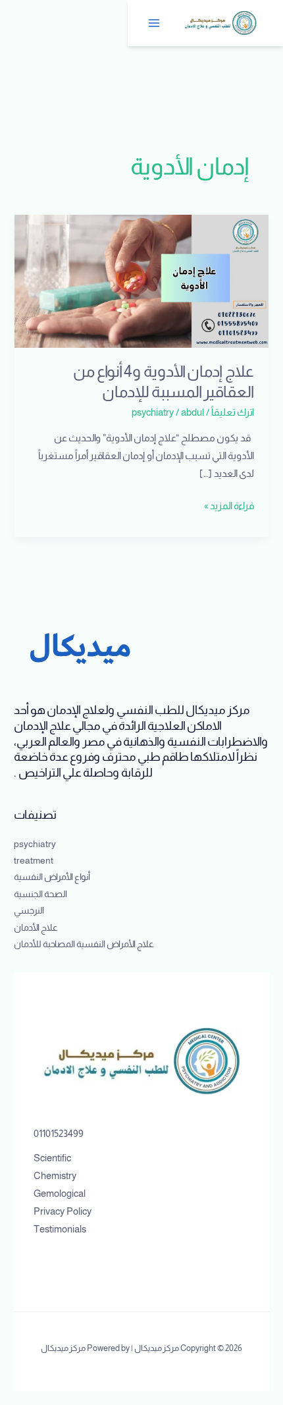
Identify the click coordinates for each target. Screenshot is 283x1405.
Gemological (60, 1193)
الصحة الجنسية (40, 894)
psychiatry (153, 412)
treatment (33, 861)
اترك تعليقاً (232, 412)
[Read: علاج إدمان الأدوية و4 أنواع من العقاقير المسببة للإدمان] (141, 280)
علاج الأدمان (36, 928)
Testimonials (60, 1229)
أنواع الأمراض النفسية (52, 877)
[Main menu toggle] (154, 23)
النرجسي (29, 911)
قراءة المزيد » (229, 504)
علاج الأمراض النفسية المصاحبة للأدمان (84, 944)
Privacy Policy (62, 1211)
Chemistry (55, 1176)
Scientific (52, 1158)
